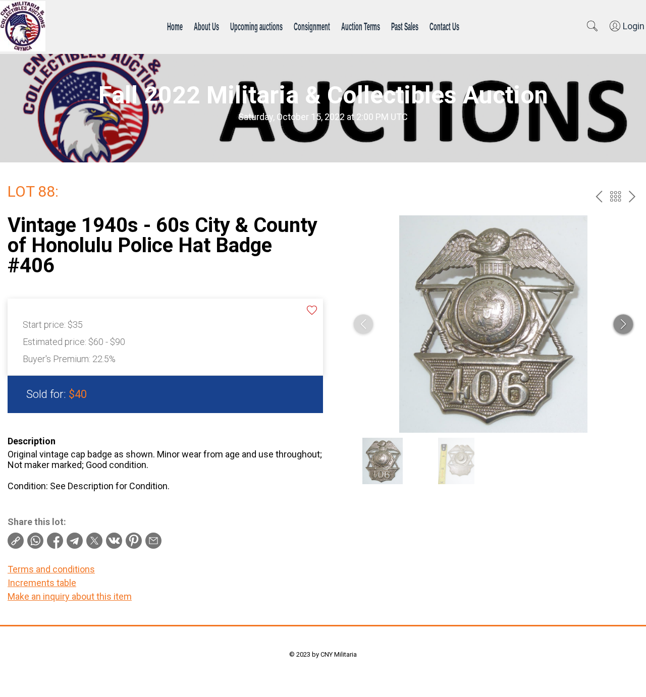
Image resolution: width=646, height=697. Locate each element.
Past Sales (404, 26)
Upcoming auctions (256, 26)
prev (599, 196)
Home (175, 26)
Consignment (312, 26)
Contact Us (444, 26)
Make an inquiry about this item (70, 596)
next (632, 196)
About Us (206, 26)
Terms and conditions (51, 569)
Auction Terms (360, 26)
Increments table (42, 582)
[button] (623, 324)
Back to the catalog (615, 196)
